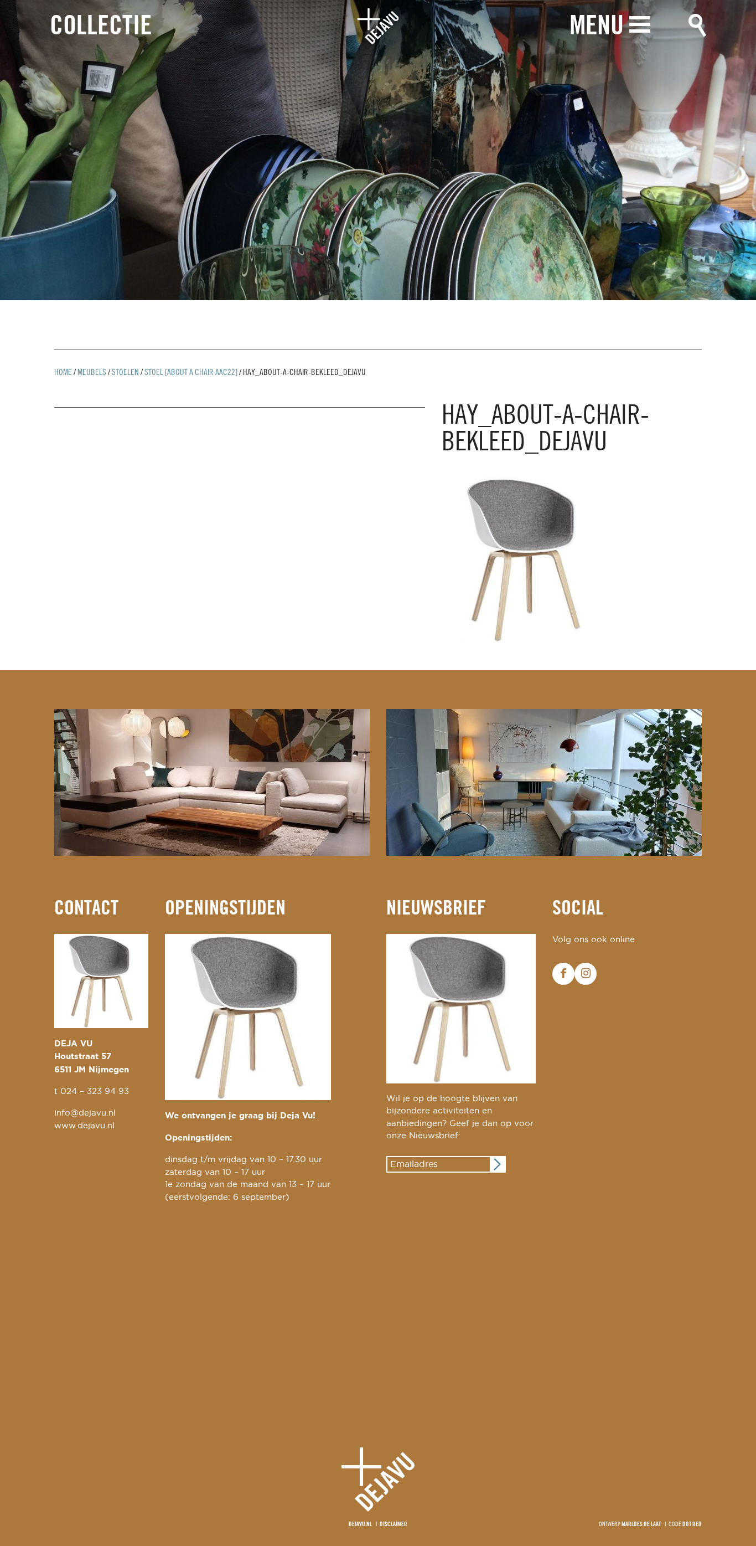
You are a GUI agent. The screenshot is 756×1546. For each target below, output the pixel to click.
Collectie (101, 27)
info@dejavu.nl (85, 1113)
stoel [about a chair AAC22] (190, 373)
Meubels (91, 373)
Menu (596, 27)
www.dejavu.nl (84, 1126)
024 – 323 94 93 (94, 1091)
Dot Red (692, 1524)
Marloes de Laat (641, 1524)
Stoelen (125, 373)
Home (63, 373)
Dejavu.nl (360, 1524)
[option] (378, 150)
